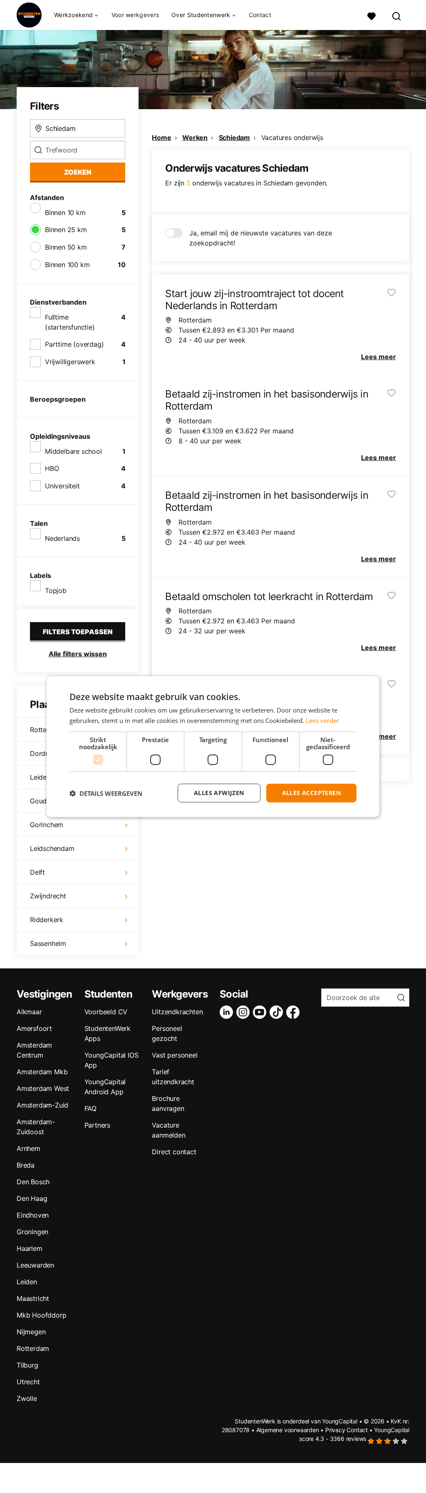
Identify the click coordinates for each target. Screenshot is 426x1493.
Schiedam (234, 137)
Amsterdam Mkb (42, 1072)
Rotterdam (33, 1348)
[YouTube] (261, 1012)
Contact (260, 15)
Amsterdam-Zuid (42, 1105)
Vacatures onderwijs (292, 137)
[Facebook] (294, 1012)
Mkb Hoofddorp (41, 1315)
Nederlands (62, 538)
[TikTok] (278, 1012)
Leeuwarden (35, 1265)
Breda (26, 1165)
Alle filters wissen (78, 654)
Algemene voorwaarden (287, 1429)
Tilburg (27, 1365)
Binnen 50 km (66, 247)
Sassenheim (48, 943)
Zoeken (78, 172)
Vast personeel (174, 1055)
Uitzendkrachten (177, 1012)
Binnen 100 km (67, 264)
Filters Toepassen (78, 632)
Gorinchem (46, 824)
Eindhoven (33, 1215)
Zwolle (27, 1398)
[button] (105, 793)
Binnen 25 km (66, 229)
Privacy (335, 1429)
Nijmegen (31, 1332)
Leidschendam (52, 848)
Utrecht (28, 1382)
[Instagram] (244, 1012)
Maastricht (33, 1298)
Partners (97, 1125)
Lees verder (322, 720)
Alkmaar (29, 1012)
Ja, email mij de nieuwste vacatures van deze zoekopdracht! (260, 238)
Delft (37, 872)
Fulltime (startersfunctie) (70, 322)
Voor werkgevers (135, 15)
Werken (195, 137)
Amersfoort (34, 1028)
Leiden (27, 1282)
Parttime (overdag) (74, 344)
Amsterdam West (43, 1088)
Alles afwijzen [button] (219, 793)
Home (161, 137)
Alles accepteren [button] (311, 793)
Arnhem (28, 1148)
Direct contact (174, 1152)
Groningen (32, 1232)
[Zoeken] (396, 15)
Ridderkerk (46, 919)
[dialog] (213, 746)
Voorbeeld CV (106, 1012)
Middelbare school (73, 451)
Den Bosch (33, 1182)
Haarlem (29, 1248)
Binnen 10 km (65, 212)
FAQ (90, 1108)
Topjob (56, 590)
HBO (52, 468)
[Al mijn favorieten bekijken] (371, 15)
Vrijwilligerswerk (70, 362)
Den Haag (32, 1198)
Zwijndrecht (48, 896)
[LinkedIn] (228, 1012)
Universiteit (62, 486)
